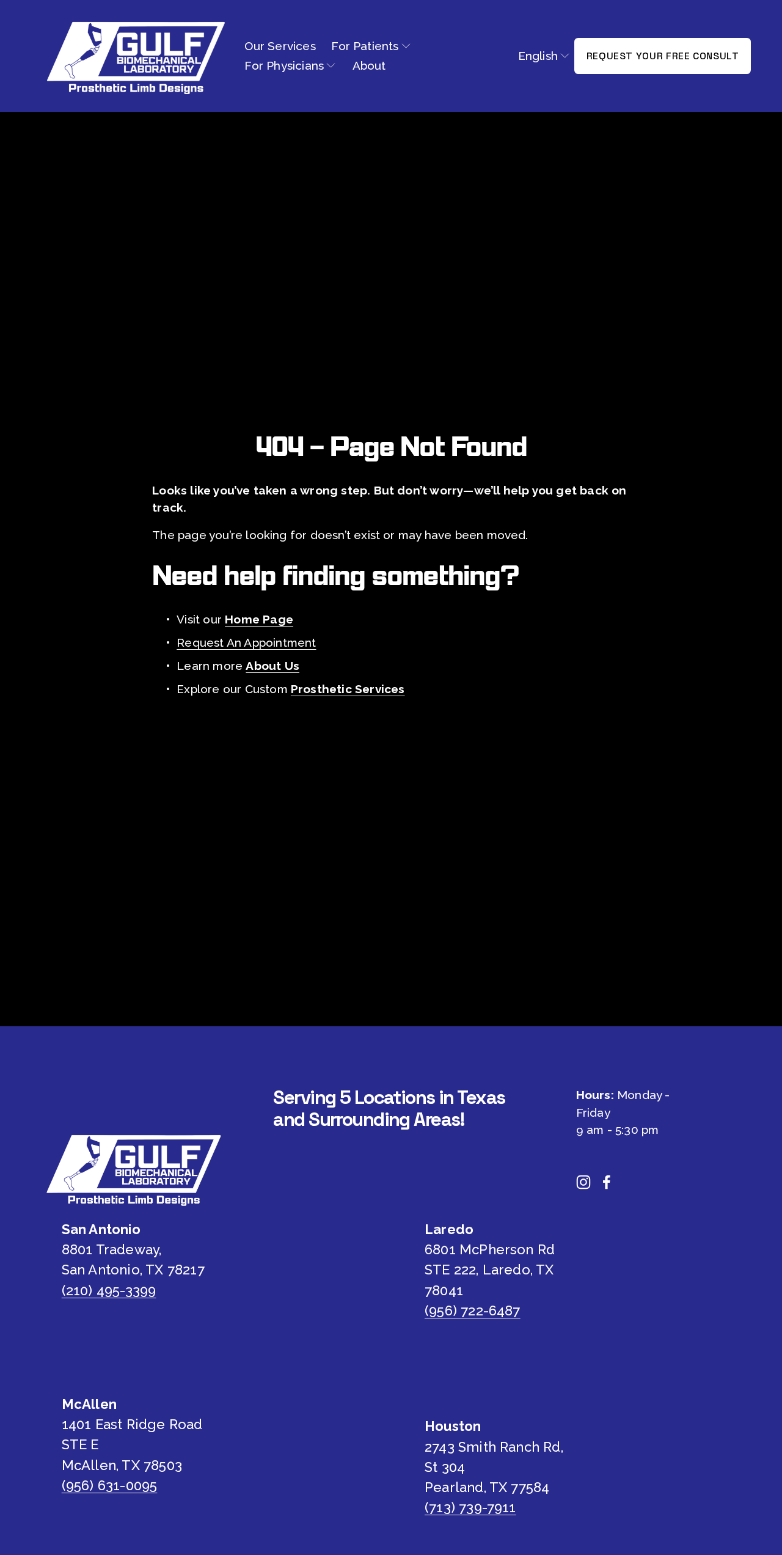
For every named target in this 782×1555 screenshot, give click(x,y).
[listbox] (544, 55)
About (369, 65)
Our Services (279, 46)
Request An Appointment (246, 642)
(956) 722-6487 (473, 1310)
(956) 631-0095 (110, 1485)
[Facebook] (606, 1182)
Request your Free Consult (662, 56)
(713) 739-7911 (470, 1507)
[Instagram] (583, 1182)
